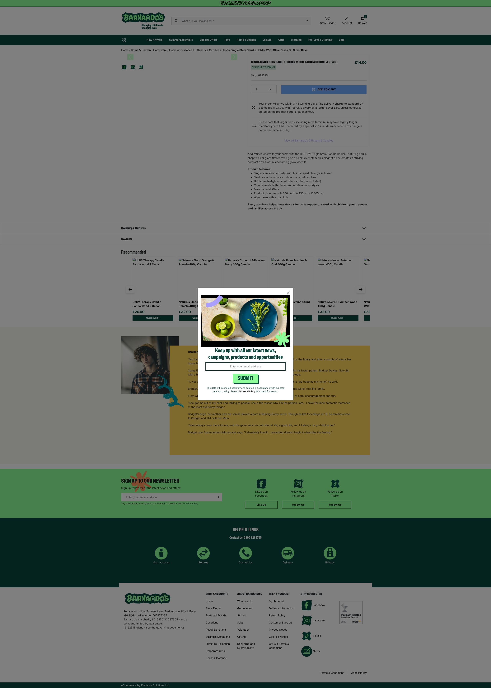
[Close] (288, 293)
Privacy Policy (247, 391)
